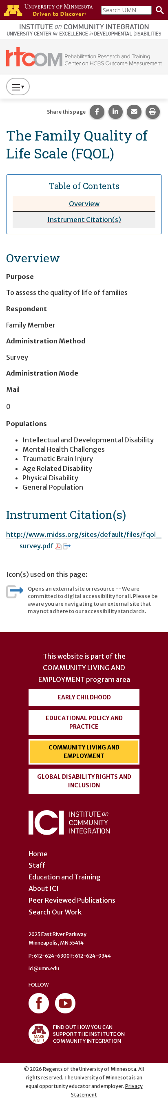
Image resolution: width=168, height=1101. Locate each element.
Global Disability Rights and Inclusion (84, 781)
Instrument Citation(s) (84, 219)
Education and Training (65, 877)
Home (38, 854)
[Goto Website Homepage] (84, 56)
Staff (37, 865)
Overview (84, 204)
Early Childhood (84, 697)
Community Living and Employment (84, 752)
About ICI (44, 888)
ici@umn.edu (44, 968)
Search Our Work (55, 912)
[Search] (158, 10)
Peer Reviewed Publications (72, 900)
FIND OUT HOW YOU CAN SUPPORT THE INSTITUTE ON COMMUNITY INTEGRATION (89, 1034)
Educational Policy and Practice (84, 722)
